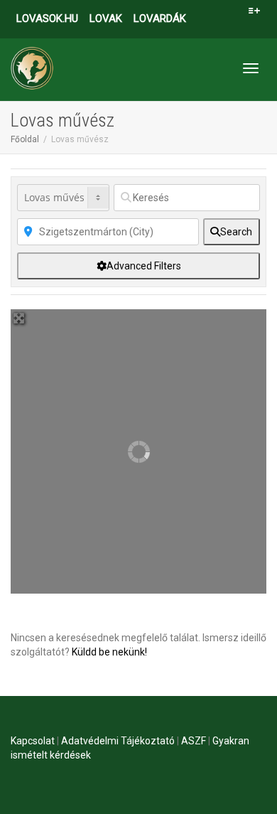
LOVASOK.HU (47, 18)
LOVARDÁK (160, 18)
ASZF (193, 740)
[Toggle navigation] (250, 68)
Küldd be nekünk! (109, 652)
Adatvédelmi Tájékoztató (118, 740)
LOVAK (105, 18)
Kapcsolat (33, 740)
